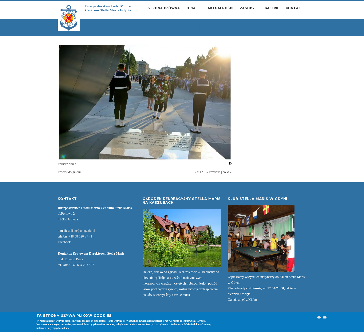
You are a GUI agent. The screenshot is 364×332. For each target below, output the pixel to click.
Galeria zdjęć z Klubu (242, 299)
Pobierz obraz (67, 164)
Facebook (64, 242)
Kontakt (294, 8)
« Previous (213, 172)
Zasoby (247, 8)
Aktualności (220, 8)
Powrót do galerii (69, 172)
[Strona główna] (69, 18)
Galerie (272, 8)
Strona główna (164, 8)
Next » (227, 172)
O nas (192, 8)
